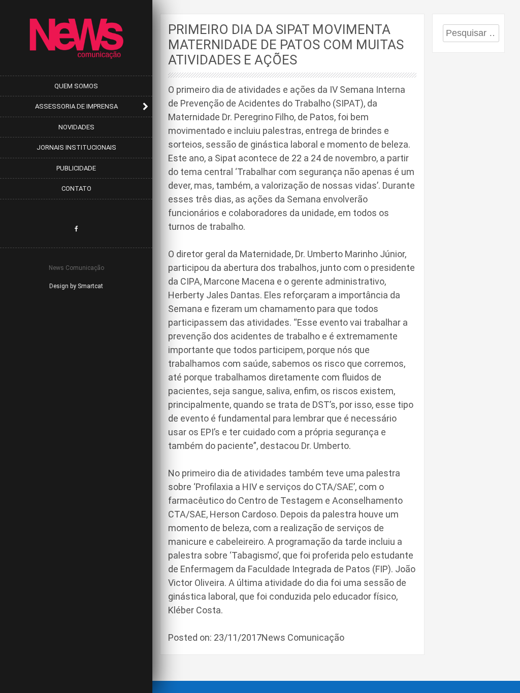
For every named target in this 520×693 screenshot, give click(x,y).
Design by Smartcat (76, 286)
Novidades (76, 127)
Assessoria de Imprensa (76, 106)
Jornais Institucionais (76, 147)
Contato (76, 188)
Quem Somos (76, 86)
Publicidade (76, 168)
